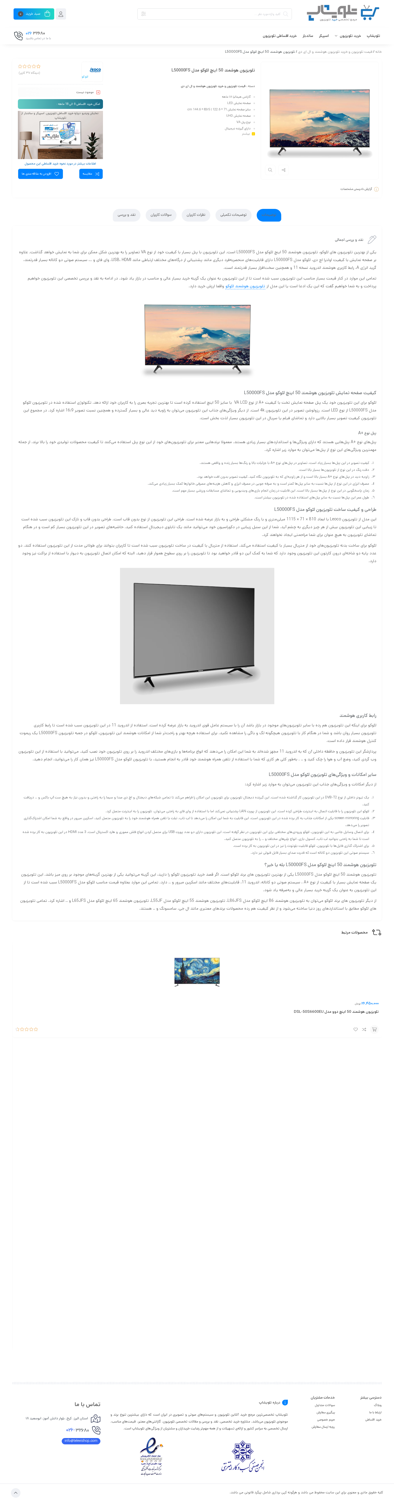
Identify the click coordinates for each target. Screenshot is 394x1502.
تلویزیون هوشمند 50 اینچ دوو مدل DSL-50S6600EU (336, 1011)
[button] (60, 115)
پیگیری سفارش (326, 1412)
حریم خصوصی (326, 1419)
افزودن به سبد (374, 1029)
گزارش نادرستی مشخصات (356, 189)
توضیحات (269, 215)
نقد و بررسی (127, 215)
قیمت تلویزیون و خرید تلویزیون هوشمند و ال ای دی (335, 51)
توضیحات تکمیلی (233, 215)
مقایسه (87, 173)
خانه (378, 51)
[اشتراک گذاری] (283, 170)
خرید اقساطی (373, 1419)
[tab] (269, 215)
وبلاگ (378, 1405)
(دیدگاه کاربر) (29, 73)
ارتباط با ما (375, 1412)
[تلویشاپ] (339, 14)
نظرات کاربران (196, 215)
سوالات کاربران (161, 215)
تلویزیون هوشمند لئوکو (245, 286)
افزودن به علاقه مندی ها (36, 173)
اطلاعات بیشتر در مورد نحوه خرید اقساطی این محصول (60, 163)
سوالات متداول (325, 1405)
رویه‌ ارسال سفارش (323, 1426)
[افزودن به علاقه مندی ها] (355, 1029)
